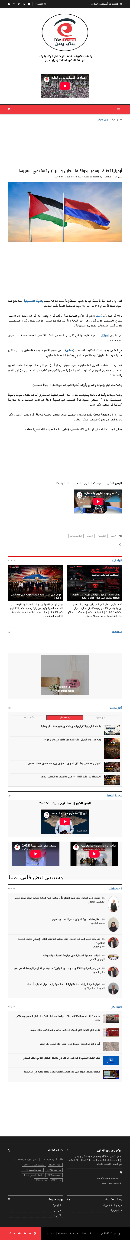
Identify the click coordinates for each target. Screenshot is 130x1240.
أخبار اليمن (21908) (49, 1159)
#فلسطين (102, 536)
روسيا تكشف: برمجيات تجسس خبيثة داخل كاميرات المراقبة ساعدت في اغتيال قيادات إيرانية (96, 596)
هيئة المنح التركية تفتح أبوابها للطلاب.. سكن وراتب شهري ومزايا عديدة (65, 1030)
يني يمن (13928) (54, 1170)
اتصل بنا (57, 1216)
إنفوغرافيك (115, 1211)
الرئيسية (115, 120)
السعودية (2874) (54, 1175)
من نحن (57, 1211)
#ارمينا (113, 536)
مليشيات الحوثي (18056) (34, 1165)
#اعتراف (90, 536)
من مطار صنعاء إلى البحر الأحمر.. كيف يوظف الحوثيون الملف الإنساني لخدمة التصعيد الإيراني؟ (61, 941)
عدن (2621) (56, 1180)
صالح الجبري (99, 947)
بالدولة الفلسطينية (33, 300)
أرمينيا (98, 315)
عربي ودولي (103, 120)
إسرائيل (104, 335)
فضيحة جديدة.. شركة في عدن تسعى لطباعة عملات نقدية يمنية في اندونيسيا (62, 1072)
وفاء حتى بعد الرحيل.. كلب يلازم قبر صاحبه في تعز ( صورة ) (72, 740)
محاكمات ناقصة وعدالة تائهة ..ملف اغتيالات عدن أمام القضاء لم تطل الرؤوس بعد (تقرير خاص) (58, 1018)
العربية (40, 4)
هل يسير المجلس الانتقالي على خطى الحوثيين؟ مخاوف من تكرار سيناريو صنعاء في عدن (57, 968)
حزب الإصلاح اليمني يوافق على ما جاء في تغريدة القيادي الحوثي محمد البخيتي (61, 1058)
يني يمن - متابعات (111, 591)
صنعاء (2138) (41, 1180)
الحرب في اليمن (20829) (26, 1159)
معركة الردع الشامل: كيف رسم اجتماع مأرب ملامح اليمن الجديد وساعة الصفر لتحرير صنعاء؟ (57, 898)
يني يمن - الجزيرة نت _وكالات (46, 591)
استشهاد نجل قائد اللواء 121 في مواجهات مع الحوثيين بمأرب (71, 777)
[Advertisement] (65, 144)
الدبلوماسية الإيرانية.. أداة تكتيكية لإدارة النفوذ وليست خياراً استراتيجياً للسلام (63, 984)
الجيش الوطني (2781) (33, 1175)
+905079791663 (110, 1184)
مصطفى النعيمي (96, 902)
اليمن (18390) (55, 1165)
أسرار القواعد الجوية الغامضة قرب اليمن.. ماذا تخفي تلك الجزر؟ (70, 1044)
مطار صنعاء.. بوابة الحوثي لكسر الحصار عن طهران (76, 919)
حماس (69, 350)
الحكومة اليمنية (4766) (32, 1170)
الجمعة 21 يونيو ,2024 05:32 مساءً (82, 177)
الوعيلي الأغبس (97, 959)
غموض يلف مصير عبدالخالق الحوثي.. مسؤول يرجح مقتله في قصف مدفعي (64, 763)
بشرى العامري (98, 923)
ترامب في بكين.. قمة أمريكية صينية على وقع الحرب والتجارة (36, 596)
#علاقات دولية (76, 536)
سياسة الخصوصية (68, 1233)
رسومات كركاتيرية (111, 1206)
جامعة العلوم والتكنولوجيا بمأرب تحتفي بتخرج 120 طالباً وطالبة (71, 726)
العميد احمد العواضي (94, 988)
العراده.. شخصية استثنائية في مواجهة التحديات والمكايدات (72, 955)
